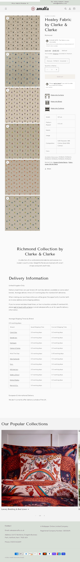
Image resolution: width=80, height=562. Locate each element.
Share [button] (49, 169)
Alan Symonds (14, 359)
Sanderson (13, 338)
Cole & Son (13, 332)
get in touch (57, 83)
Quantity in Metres (50, 65)
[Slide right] (44, 516)
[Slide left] (36, 516)
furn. (11, 364)
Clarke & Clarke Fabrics (60, 162)
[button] (6, 9)
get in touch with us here (23, 307)
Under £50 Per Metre (51, 164)
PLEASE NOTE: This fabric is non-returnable (60, 43)
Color (46, 57)
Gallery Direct (14, 375)
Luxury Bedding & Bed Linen (14, 509)
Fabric (70, 162)
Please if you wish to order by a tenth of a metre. (59, 85)
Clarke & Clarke (50, 16)
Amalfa (11, 557)
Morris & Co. (14, 385)
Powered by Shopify (19, 557)
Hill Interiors (14, 369)
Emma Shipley (14, 380)
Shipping (55, 53)
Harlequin (13, 343)
